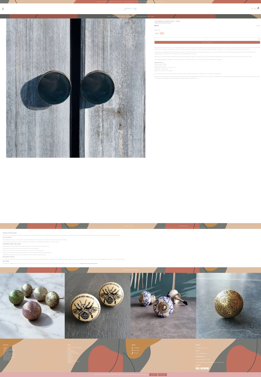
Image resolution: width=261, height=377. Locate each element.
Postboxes (70, 357)
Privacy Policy (7, 355)
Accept (153, 374)
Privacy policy (145, 374)
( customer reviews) (165, 23)
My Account (6, 358)
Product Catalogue (8, 349)
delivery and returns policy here (88, 263)
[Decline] (259, 374)
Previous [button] (3, 121)
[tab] (75, 226)
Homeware (153, 1)
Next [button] (147, 121)
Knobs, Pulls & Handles (118, 16)
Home (109, 16)
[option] (75, 88)
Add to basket (207, 42)
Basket (5, 347)
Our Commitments (8, 353)
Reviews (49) (183, 226)
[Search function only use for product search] (252, 8)
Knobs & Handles (102, 1)
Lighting (161, 1)
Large (156, 33)
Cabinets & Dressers (72, 353)
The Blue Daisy (163, 306)
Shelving (69, 355)
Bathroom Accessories (73, 361)
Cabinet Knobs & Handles (74, 347)
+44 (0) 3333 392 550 (201, 353)
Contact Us (6, 359)
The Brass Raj (229, 306)
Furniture (139, 1)
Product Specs (129, 226)
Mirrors (146, 1)
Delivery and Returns (9, 350)
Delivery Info (75, 226)
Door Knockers (129, 1)
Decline (162, 374)
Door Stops (119, 1)
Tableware (70, 359)
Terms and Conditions (9, 357)
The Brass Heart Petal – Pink (32, 306)
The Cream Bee (97, 306)
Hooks (111, 1)
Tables (69, 354)
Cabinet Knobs (130, 16)
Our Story (6, 351)
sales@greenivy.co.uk (201, 347)
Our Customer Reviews (9, 354)
